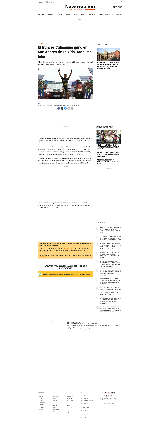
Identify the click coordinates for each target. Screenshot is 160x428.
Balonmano (70, 396)
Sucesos (42, 400)
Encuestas (55, 400)
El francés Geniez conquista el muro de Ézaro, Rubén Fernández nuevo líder (108, 154)
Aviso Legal (86, 407)
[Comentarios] (72, 108)
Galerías (69, 410)
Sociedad (42, 404)
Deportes (55, 405)
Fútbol (54, 407)
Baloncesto (56, 409)
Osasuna (75, 14)
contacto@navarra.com (46, 257)
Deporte (83, 14)
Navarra (50, 14)
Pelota (54, 411)
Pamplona (59, 14)
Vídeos (69, 412)
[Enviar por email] (68, 108)
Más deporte (70, 400)
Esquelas (119, 14)
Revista (100, 14)
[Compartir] (58, 108)
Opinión (67, 14)
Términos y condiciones (88, 323)
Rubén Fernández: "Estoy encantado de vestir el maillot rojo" (107, 162)
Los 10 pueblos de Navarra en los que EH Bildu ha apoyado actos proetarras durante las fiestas (110, 238)
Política (41, 398)
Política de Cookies (88, 400)
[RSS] (113, 396)
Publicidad (85, 398)
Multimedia (109, 14)
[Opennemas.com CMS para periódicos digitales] (108, 400)
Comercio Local (68, 248)
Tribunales (42, 402)
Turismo (85, 414)
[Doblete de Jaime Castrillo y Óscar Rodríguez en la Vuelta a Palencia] (108, 137)
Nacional (92, 14)
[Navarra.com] (80, 7)
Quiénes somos (87, 393)
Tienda (84, 417)
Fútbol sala (69, 398)
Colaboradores (56, 396)
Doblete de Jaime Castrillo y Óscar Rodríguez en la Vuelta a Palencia (107, 147)
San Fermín (41, 14)
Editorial (41, 411)
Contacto (85, 395)
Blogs (54, 398)
